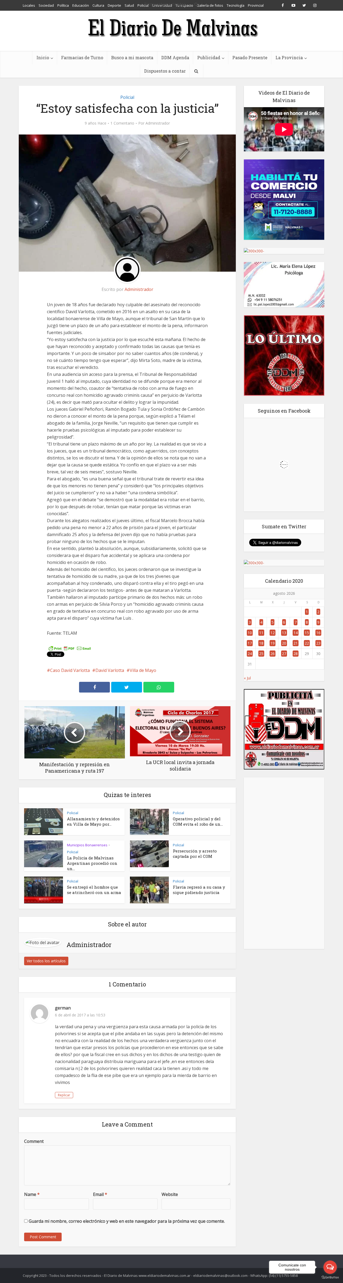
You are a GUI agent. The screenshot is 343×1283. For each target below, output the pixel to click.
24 (250, 653)
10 (250, 632)
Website (170, 1194)
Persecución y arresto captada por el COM (195, 853)
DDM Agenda (175, 57)
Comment (34, 1141)
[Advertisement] (284, 863)
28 (295, 653)
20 (284, 643)
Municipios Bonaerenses (87, 845)
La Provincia (289, 57)
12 (272, 632)
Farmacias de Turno (82, 57)
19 (272, 643)
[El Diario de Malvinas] (171, 27)
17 (250, 643)
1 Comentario (122, 123)
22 (307, 643)
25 (261, 653)
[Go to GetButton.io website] (330, 1277)
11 (261, 632)
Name (32, 1194)
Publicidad (208, 57)
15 (307, 632)
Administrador (158, 123)
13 (284, 632)
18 (261, 643)
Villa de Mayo (143, 670)
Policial (127, 97)
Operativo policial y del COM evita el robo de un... (198, 821)
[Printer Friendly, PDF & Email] (69, 648)
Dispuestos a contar (165, 71)
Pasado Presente (249, 57)
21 (295, 643)
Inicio (42, 57)
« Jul (247, 677)
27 (284, 653)
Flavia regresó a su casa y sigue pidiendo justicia (199, 889)
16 (318, 632)
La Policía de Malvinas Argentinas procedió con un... (92, 863)
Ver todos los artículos (46, 960)
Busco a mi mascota (132, 57)
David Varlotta (109, 670)
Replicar (64, 1095)
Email (100, 1194)
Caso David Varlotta (70, 670)
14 (295, 632)
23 (318, 643)
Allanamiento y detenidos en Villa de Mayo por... (93, 821)
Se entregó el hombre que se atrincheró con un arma (94, 889)
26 (272, 653)
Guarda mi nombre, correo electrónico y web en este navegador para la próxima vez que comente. (127, 1221)
